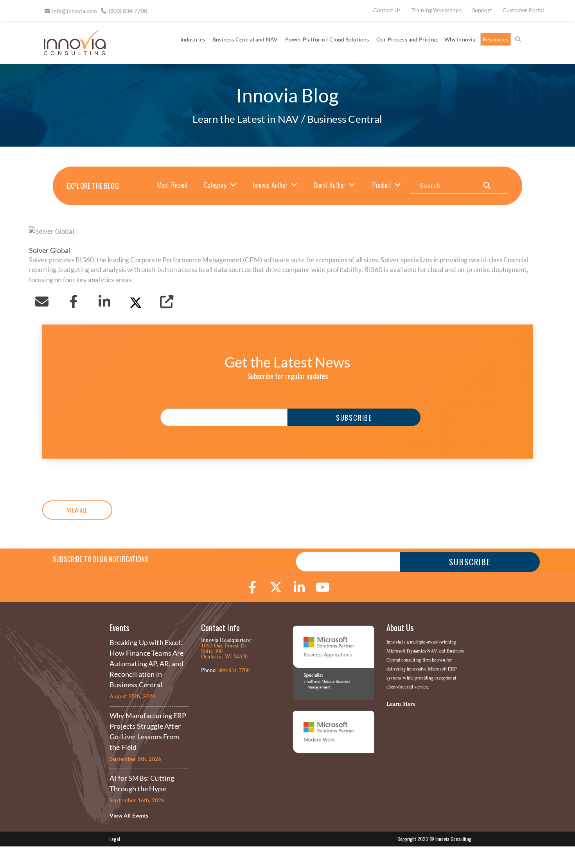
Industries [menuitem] (192, 39)
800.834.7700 (234, 670)
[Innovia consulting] (69, 52)
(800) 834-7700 (128, 10)
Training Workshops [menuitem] (436, 10)
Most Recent (172, 185)
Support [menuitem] (482, 10)
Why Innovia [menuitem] (460, 39)
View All (77, 510)
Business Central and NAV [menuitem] (245, 39)
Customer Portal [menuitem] (523, 10)
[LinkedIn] (104, 301)
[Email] (42, 301)
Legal (115, 838)
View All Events (129, 815)
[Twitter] (135, 301)
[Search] (487, 185)
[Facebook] (73, 301)
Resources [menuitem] (496, 39)
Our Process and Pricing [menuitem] (406, 39)
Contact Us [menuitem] (387, 10)
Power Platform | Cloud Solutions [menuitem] (327, 39)
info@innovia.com (74, 10)
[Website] (166, 301)
